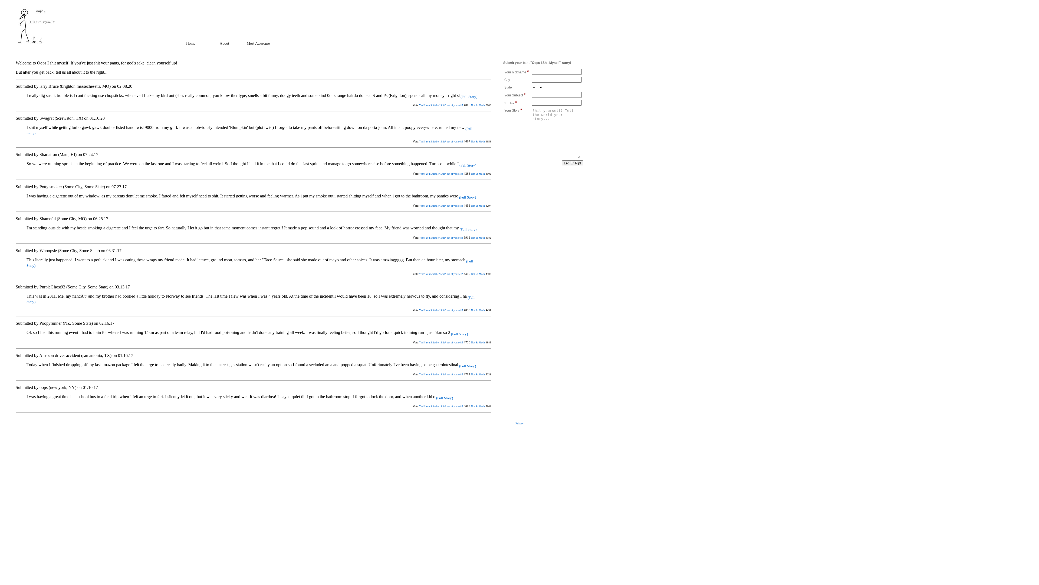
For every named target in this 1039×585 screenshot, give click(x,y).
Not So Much (478, 105)
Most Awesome (258, 43)
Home (190, 43)
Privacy (519, 423)
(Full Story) (468, 97)
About (224, 43)
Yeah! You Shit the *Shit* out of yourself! (441, 105)
